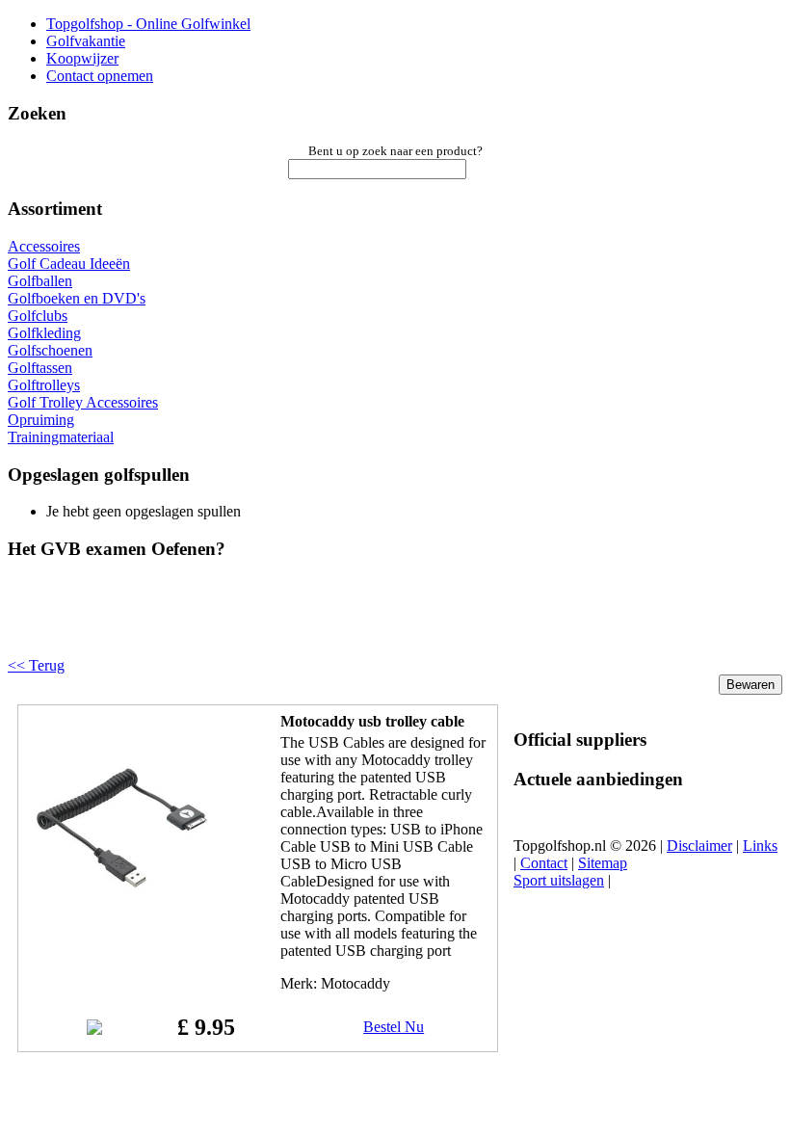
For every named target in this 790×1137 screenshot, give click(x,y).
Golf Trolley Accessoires (83, 402)
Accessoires (44, 246)
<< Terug (36, 665)
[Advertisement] (252, 624)
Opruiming (41, 419)
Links (760, 845)
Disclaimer (699, 845)
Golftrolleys (44, 385)
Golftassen (40, 367)
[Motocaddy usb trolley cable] (122, 918)
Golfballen (40, 281)
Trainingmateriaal (61, 437)
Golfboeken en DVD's (76, 298)
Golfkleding (44, 333)
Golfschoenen (50, 350)
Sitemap (602, 863)
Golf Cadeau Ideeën (69, 263)
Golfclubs (37, 315)
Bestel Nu (393, 1026)
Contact (543, 863)
